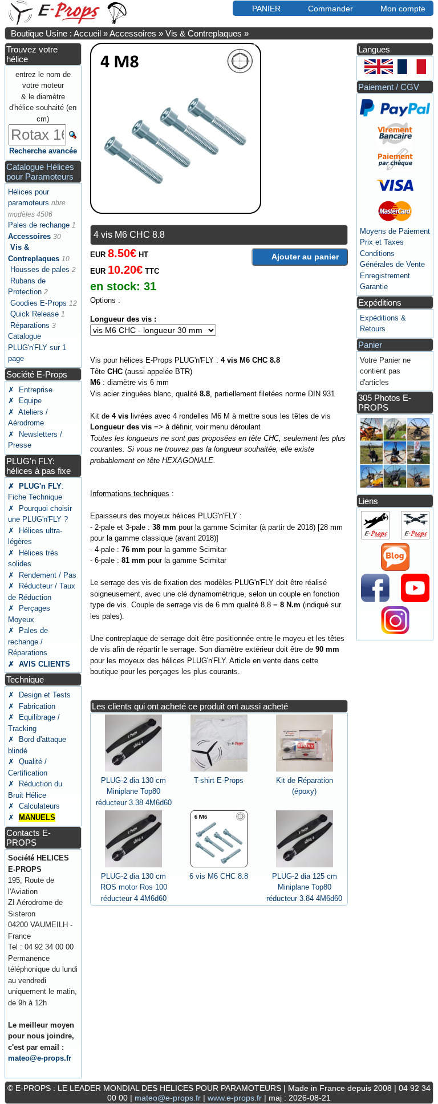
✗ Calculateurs (34, 806)
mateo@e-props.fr (39, 1058)
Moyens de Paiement (395, 231)
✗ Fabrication (31, 706)
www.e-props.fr (235, 1097)
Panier (370, 345)
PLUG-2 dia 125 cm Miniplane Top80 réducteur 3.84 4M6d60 (304, 887)
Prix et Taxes (382, 242)
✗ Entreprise (30, 389)
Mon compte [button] (402, 8)
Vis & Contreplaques (203, 33)
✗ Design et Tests (39, 695)
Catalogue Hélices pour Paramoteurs (40, 171)
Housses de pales (40, 269)
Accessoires (133, 33)
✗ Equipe (25, 400)
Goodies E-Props (38, 303)
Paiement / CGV (388, 87)
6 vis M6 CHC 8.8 (218, 876)
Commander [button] (330, 8)
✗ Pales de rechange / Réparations (28, 641)
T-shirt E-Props (219, 780)
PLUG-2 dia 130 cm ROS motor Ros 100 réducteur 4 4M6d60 (133, 887)
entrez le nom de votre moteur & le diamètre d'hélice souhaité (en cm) (42, 96)
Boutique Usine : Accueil (56, 33)
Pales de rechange (39, 225)
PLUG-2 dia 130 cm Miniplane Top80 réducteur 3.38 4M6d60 (134, 791)
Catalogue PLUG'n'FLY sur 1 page (37, 347)
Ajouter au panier (305, 256)
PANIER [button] (266, 8)
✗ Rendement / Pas (42, 575)
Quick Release (34, 314)
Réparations (30, 325)
